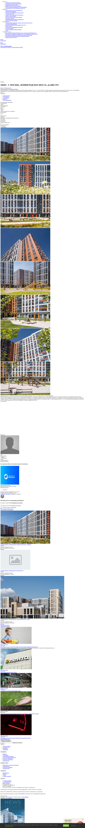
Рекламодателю (17, 36)
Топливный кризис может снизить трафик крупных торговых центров (15, 738)
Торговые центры (13, 3)
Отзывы (11, 37)
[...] (54, 648)
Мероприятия (14, 20)
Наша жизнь (3, 770)
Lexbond (10, 798)
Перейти (2, 549)
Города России (6, 760)
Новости (13, 11)
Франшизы (11, 4)
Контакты (5, 99)
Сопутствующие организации (9, 757)
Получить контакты (4, 89)
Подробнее (70, 822)
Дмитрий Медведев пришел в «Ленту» (8, 672)
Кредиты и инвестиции (8, 758)
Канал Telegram (6, 782)
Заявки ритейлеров (13, 6)
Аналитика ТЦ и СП (15, 8)
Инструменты (3, 751)
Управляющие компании (8, 756)
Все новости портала (4, 625)
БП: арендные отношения (20, 32)
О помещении (6, 96)
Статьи (14, 15)
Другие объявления (7, 100)
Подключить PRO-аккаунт (8, 508)
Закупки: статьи (13, 18)
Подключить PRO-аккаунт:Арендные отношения (6, 741)
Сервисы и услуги (4, 762)
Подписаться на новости (17, 742)
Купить (66, 822)
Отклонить (73, 825)
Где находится (6, 98)
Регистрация (3, 40)
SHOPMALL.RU (5, 739)
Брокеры (5, 754)
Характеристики (6, 95)
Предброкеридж (18, 35)
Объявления (5, 749)
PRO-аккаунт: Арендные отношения (21, 34)
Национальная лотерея (5, 485)
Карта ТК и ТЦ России (8, 759)
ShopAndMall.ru (25, 797)
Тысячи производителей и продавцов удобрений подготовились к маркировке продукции (19, 713)
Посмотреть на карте (13, 89)
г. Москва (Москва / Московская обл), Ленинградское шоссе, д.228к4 (15, 619)
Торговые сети (12, 2)
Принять (66, 825)
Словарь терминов (7, 776)
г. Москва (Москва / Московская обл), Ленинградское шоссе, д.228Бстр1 (15, 544)
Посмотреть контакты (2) (5, 494)
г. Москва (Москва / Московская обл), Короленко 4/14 (11, 570)
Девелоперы (5, 755)
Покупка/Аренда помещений (16, 7)
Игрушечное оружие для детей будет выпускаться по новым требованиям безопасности (19, 646)
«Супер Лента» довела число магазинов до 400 (10, 690)
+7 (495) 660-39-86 (7, 781)
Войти (1, 39)
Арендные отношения (7, 767)
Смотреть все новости (5, 626)
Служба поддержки (7, 780)
